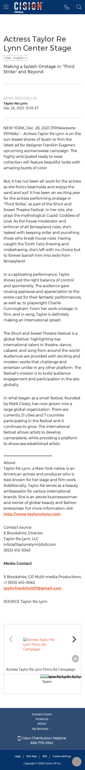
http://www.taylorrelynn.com (32, 514)
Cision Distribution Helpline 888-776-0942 (43, 740)
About (42, 723)
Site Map (31, 756)
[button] (67, 7)
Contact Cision (42, 714)
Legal (18, 756)
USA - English (14, 58)
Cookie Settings (62, 756)
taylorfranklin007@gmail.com (33, 588)
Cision (48, 763)
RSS (44, 756)
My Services (40, 729)
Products (42, 719)
